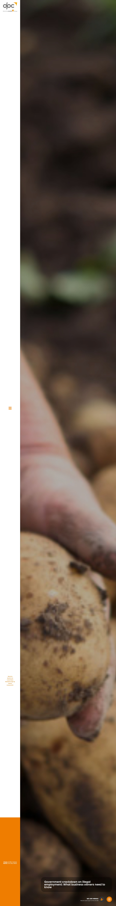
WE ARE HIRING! (93, 899)
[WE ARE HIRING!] (102, 899)
